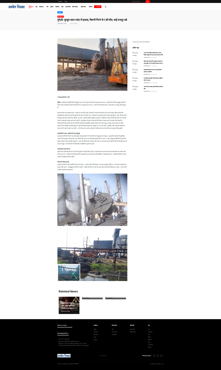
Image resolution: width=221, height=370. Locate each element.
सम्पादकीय (114, 334)
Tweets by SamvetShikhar (141, 42)
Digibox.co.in (160, 363)
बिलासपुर (96, 334)
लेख (113, 329)
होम (36, 7)
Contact (60, 1)
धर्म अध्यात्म (114, 332)
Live (31, 7)
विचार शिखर (75, 7)
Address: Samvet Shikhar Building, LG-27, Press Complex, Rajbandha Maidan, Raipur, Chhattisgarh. (73, 344)
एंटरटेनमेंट (68, 7)
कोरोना (90, 7)
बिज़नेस (57, 7)
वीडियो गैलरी (133, 332)
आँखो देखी (83, 7)
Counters (103, 356)
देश (47, 7)
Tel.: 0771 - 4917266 (63, 339)
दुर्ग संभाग (96, 332)
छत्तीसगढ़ (41, 7)
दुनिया (51, 7)
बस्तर (95, 337)
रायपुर (95, 329)
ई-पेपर (98, 7)
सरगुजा (95, 339)
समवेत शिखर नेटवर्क (61, 23)
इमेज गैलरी (132, 329)
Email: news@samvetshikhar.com (68, 341)
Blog (66, 1)
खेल (62, 7)
